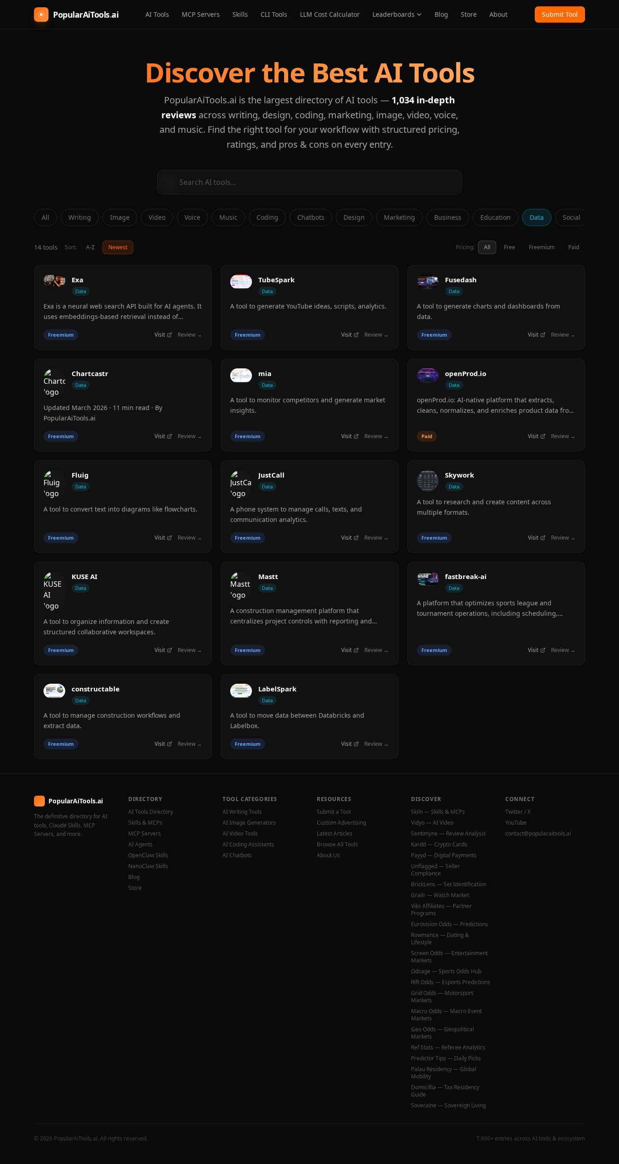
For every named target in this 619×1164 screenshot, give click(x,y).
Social (571, 217)
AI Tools (157, 14)
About (498, 14)
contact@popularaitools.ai (538, 833)
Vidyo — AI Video (432, 822)
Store (469, 14)
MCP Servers (201, 14)
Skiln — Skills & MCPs (438, 812)
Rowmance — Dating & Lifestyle (440, 939)
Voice (192, 217)
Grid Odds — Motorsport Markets (442, 997)
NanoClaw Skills (148, 866)
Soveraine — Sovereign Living (448, 1105)
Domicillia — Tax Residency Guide (445, 1091)
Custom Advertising (341, 822)
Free (509, 247)
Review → (190, 334)
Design (354, 217)
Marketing (399, 217)
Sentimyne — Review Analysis (448, 833)
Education (495, 217)
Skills (240, 14)
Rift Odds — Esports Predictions (450, 982)
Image (120, 217)
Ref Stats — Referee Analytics (448, 1047)
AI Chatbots (237, 855)
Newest (117, 247)
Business (447, 217)
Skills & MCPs (145, 822)
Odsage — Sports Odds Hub (446, 971)
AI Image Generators (249, 822)
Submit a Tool (334, 812)
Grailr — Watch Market (440, 895)
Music (228, 217)
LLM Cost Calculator (330, 14)
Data (537, 217)
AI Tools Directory (150, 812)
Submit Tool (560, 14)
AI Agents (140, 844)
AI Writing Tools (242, 812)
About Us (328, 855)
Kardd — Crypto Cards (439, 844)
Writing (79, 217)
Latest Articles (335, 833)
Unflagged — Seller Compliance (435, 870)
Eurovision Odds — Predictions (449, 924)
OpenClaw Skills (148, 855)
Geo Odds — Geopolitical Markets (442, 1033)
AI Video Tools (240, 833)
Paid (573, 247)
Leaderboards (393, 14)
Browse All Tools (337, 844)
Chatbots (310, 217)
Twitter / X (518, 812)
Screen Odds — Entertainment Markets (449, 957)
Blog (441, 14)
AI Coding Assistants (248, 844)
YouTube (516, 822)
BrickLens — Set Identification (448, 884)
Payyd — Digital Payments (444, 855)
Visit (160, 334)
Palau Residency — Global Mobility (443, 1073)
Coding (267, 217)
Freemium (542, 247)
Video (157, 217)
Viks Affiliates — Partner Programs (441, 910)
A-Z (90, 247)
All (45, 217)
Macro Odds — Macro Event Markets (446, 1015)
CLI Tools (274, 14)
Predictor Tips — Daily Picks (446, 1058)
